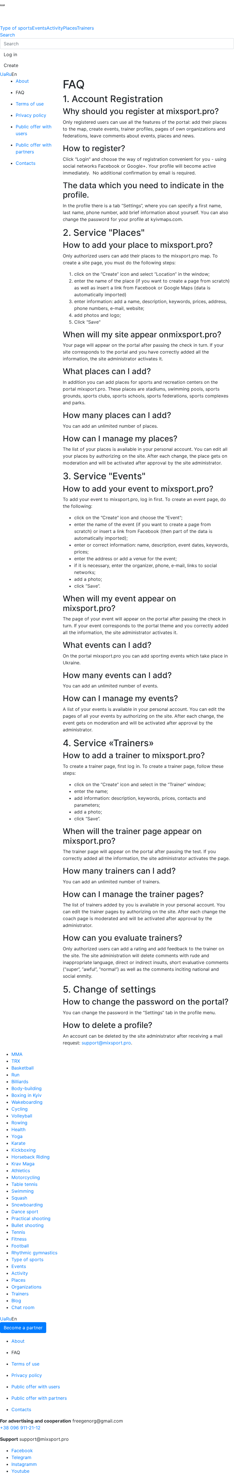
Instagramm (24, 1464)
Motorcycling (25, 1177)
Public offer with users (35, 1386)
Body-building (26, 1088)
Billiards (19, 1081)
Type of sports (16, 28)
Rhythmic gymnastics (34, 1252)
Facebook (22, 1450)
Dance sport (24, 1211)
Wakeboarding (27, 1102)
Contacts (25, 163)
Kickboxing (23, 1150)
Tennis (18, 1232)
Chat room (23, 1307)
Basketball (22, 1068)
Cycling (19, 1109)
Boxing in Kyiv (26, 1095)
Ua (3, 74)
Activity (55, 28)
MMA (17, 1054)
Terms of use (30, 104)
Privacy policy (31, 115)
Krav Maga (23, 1163)
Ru (8, 74)
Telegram (21, 1457)
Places (70, 28)
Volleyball (21, 1116)
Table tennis (24, 1184)
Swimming (22, 1191)
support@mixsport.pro (106, 1043)
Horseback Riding (30, 1157)
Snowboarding (27, 1205)
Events (39, 28)
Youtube (20, 1471)
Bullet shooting (27, 1225)
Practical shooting (31, 1218)
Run (15, 1075)
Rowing (19, 1122)
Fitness (19, 1239)
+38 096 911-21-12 (20, 1428)
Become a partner (23, 1327)
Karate (18, 1143)
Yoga (17, 1136)
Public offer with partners (39, 1398)
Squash (19, 1198)
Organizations (26, 1287)
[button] (10, 54)
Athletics (20, 1170)
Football (20, 1246)
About (22, 81)
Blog (16, 1300)
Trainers (85, 28)
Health (18, 1129)
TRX (15, 1061)
